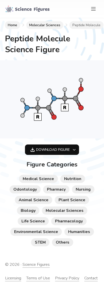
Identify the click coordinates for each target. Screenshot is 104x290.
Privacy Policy (67, 278)
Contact (91, 278)
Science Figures (36, 264)
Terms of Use (38, 278)
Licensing (13, 278)
